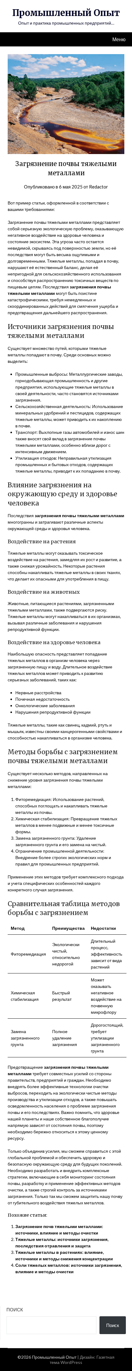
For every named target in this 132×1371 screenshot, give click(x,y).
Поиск (14, 1309)
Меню (119, 39)
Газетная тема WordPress (82, 1359)
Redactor (98, 186)
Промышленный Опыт (66, 12)
